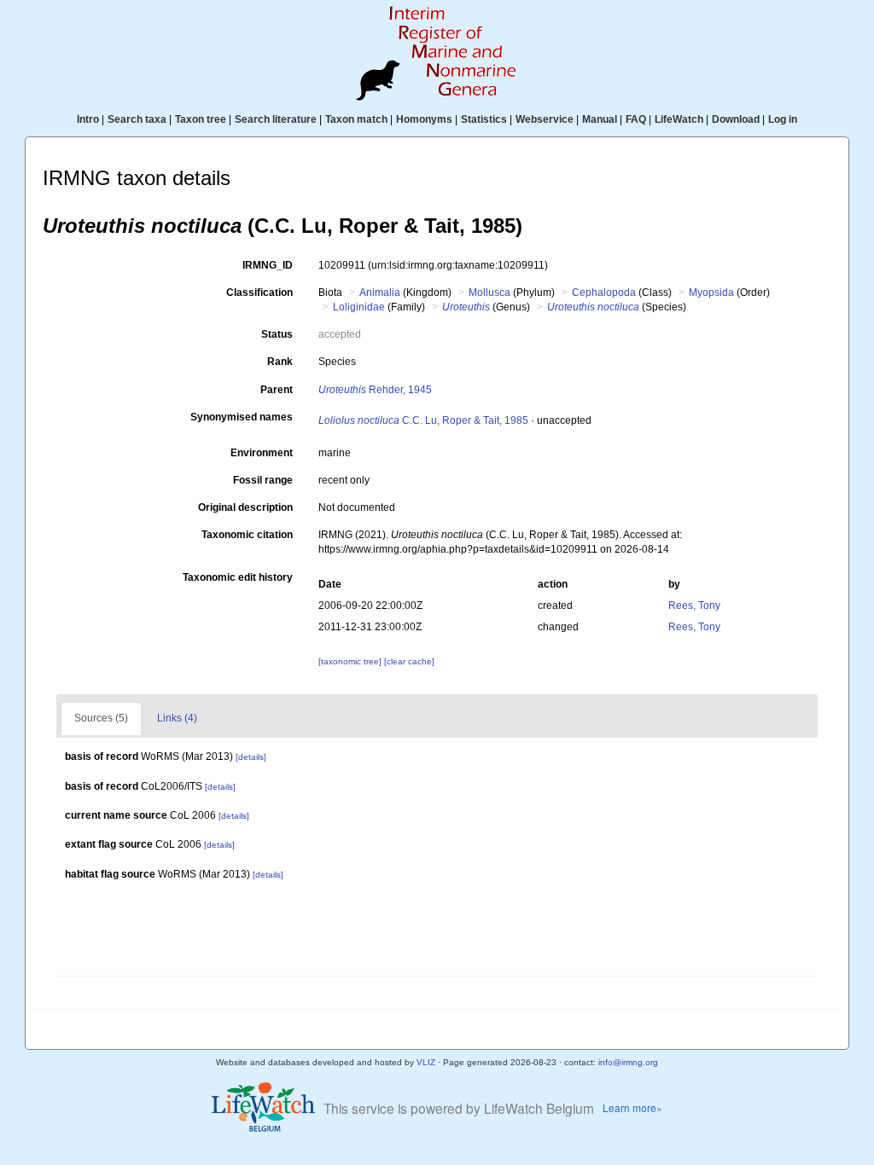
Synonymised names (241, 417)
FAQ (636, 119)
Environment (261, 453)
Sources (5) (101, 718)
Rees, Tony (694, 605)
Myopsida (711, 292)
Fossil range (263, 480)
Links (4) (177, 718)
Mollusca (489, 292)
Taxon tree (200, 119)
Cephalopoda (604, 292)
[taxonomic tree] (351, 661)
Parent (276, 390)
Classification (259, 292)
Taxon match (356, 119)
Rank (280, 362)
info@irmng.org (628, 1062)
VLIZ (426, 1062)
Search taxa (137, 119)
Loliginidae (359, 307)
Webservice (545, 119)
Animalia (379, 292)
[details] (251, 757)
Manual (599, 119)
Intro (88, 119)
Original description (245, 507)
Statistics (484, 119)
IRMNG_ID (267, 265)
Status (277, 334)
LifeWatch (679, 119)
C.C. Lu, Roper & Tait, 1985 (423, 420)
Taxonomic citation (247, 535)
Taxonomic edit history (238, 577)
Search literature (276, 119)
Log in (782, 119)
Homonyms (424, 119)
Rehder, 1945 (375, 390)
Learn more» (632, 1107)
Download (736, 119)
